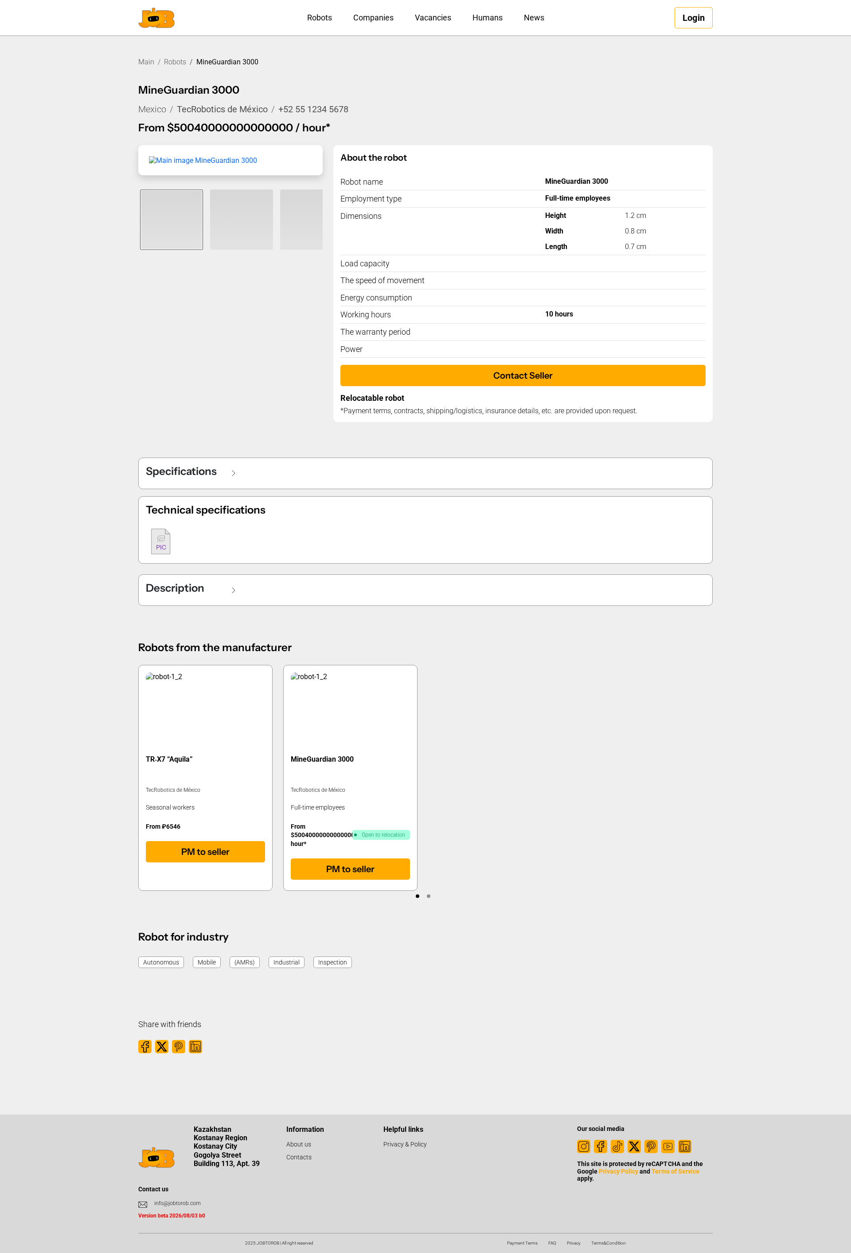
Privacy (574, 1243)
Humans (487, 17)
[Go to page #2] (428, 896)
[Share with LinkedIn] (195, 1046)
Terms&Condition (608, 1243)
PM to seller (205, 851)
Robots (319, 17)
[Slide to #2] (241, 220)
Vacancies (433, 17)
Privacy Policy (618, 1171)
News (534, 17)
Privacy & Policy (405, 1144)
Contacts (299, 1157)
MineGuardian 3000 (322, 759)
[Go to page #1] (417, 896)
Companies (373, 17)
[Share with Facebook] (145, 1046)
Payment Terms (522, 1243)
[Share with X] (161, 1046)
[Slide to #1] (171, 220)
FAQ (552, 1243)
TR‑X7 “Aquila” (169, 759)
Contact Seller (523, 375)
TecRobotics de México (222, 109)
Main (146, 62)
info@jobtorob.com (177, 1203)
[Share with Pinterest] (178, 1046)
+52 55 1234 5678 (313, 109)
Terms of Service (675, 1171)
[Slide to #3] (311, 220)
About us (298, 1144)
